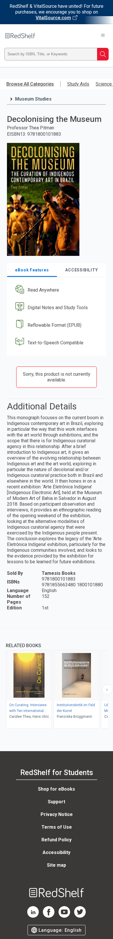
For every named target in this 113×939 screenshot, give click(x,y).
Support (56, 801)
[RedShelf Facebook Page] (48, 916)
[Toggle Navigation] (103, 36)
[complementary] (56, 679)
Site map (56, 865)
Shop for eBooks (56, 789)
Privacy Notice (57, 814)
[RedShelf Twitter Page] (80, 916)
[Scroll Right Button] (107, 689)
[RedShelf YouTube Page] (64, 916)
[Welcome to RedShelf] (20, 35)
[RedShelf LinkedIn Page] (33, 916)
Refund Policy (56, 839)
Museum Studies (33, 99)
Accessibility (56, 852)
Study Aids (78, 84)
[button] (55, 290)
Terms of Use (56, 827)
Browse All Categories (30, 84)
